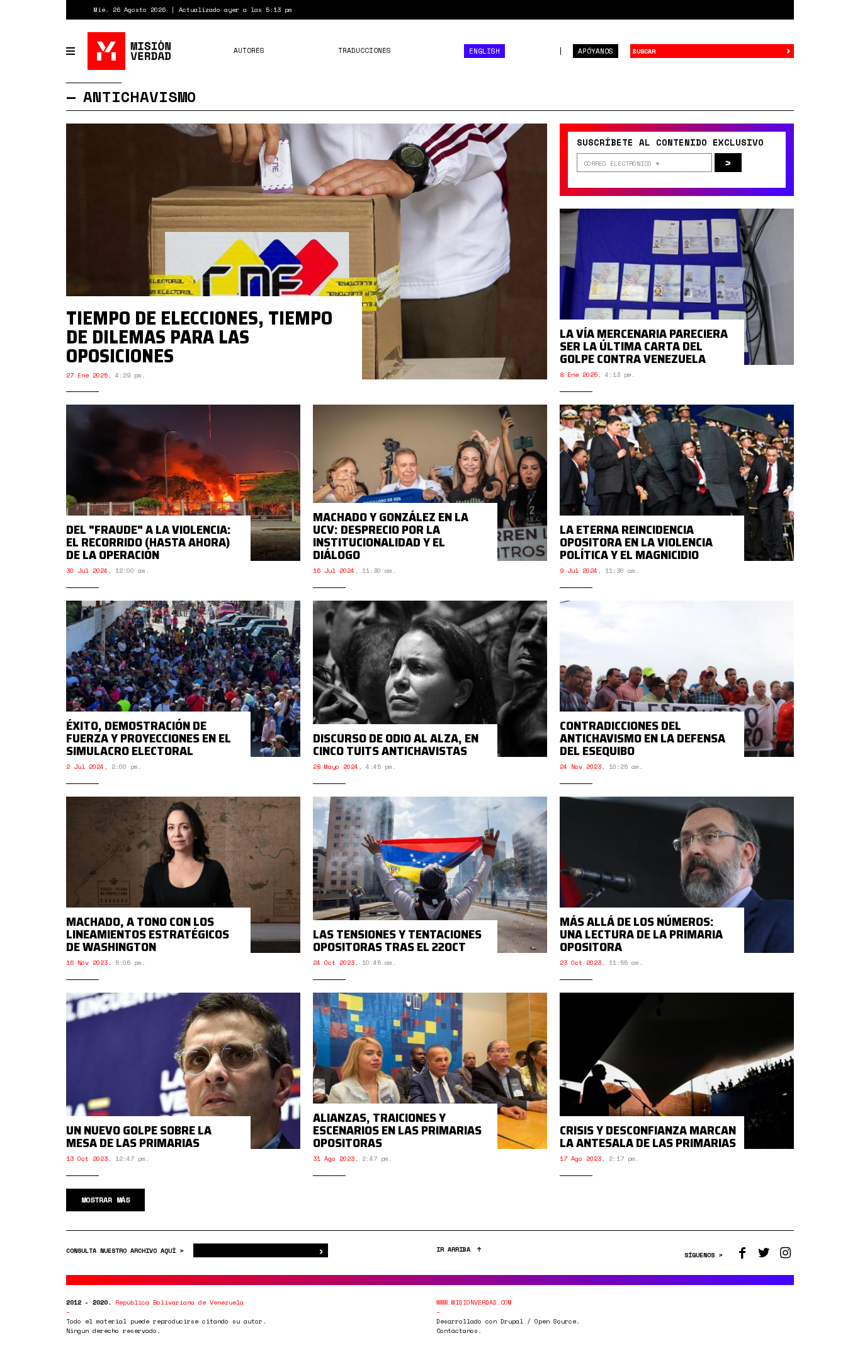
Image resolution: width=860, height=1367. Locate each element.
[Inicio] (130, 51)
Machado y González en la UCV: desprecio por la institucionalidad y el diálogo (390, 536)
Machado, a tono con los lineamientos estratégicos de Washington (147, 934)
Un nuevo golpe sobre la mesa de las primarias (139, 1136)
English (484, 51)
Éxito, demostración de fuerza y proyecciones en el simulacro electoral (148, 738)
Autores (249, 50)
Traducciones (364, 50)
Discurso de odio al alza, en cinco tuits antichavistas (395, 744)
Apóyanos (595, 51)
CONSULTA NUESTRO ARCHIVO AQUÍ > (126, 1250)
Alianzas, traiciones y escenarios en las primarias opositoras (397, 1130)
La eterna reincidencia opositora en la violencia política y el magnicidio (636, 542)
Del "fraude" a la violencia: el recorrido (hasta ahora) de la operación (148, 542)
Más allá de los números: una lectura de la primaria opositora (641, 934)
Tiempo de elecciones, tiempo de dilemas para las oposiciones (199, 337)
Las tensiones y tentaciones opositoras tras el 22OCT (397, 940)
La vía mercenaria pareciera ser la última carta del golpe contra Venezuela (644, 346)
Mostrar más (105, 1199)
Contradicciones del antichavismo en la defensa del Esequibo (642, 738)
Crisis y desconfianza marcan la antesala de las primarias (648, 1136)
